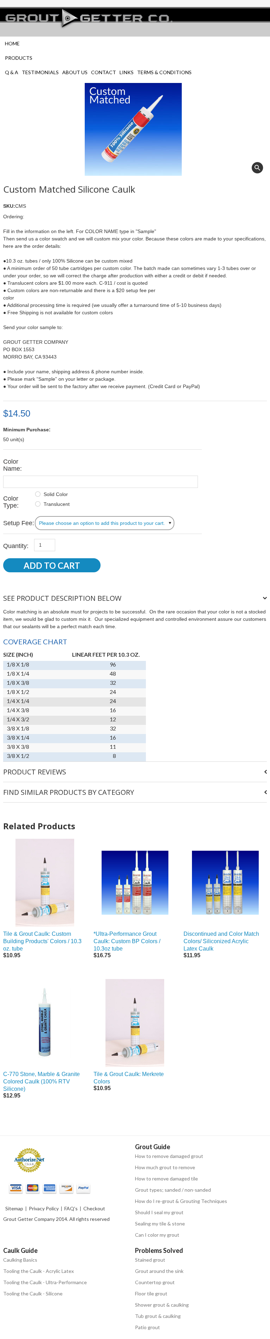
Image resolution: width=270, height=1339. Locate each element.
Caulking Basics (20, 1260)
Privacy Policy (44, 1208)
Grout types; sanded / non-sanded (173, 1190)
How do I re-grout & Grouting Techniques (181, 1201)
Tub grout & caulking (158, 1316)
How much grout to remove (165, 1167)
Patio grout (147, 1327)
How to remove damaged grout (169, 1156)
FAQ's (71, 1208)
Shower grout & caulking (162, 1305)
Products (18, 58)
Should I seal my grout (159, 1212)
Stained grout (150, 1260)
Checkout (94, 1208)
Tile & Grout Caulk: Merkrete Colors (129, 1077)
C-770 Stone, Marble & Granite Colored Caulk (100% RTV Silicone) (41, 1081)
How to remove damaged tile (166, 1179)
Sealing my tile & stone (160, 1224)
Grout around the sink (159, 1271)
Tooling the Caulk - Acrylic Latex (38, 1271)
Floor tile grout (151, 1293)
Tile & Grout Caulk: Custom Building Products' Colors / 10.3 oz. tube (42, 941)
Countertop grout (155, 1282)
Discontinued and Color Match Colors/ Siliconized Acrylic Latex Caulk (221, 941)
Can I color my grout (157, 1235)
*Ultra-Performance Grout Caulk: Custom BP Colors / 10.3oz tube (127, 941)
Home (12, 43)
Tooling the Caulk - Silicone (33, 1293)
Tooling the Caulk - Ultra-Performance (45, 1282)
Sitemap (14, 1208)
